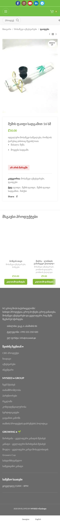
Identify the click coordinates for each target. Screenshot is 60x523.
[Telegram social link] (42, 3)
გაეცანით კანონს (11, 417)
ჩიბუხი (23, 191)
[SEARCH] (17, 20)
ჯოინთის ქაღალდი (44, 272)
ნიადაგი (6, 358)
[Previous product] (49, 34)
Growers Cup (9, 455)
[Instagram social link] (24, 3)
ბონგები (16, 267)
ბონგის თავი (15, 261)
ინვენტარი (7, 369)
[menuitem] (24, 519)
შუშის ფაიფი (28, 187)
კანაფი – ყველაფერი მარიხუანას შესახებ (24, 444)
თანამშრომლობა (11, 390)
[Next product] (56, 34)
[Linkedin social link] (36, 3)
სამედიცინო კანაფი (12, 466)
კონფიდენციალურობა (14, 406)
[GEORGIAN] (41, 20)
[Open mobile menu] (6, 11)
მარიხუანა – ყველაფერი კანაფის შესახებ (24, 438)
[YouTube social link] (30, 3)
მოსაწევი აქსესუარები (25, 29)
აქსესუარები (8, 364)
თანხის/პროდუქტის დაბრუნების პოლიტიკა (25, 423)
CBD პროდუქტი (10, 353)
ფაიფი (16, 187)
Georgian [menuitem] (25, 519)
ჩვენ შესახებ (8, 384)
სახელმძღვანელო (12, 460)
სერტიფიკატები (10, 412)
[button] (15, 282)
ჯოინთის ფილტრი (44, 269)
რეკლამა (7, 401)
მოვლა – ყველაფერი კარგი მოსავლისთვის (25, 449)
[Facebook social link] (18, 3)
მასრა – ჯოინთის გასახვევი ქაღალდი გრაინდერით (44, 263)
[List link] (30, 326)
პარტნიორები (9, 395)
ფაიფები (44, 29)
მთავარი (7, 29)
